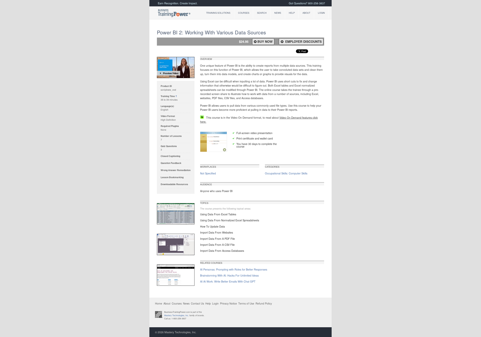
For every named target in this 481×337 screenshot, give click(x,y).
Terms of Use (246, 303)
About (306, 12)
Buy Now (265, 41)
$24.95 (243, 41)
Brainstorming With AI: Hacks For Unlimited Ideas (229, 275)
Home (158, 303)
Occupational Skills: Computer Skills (286, 173)
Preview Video (170, 73)
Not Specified (208, 173)
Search (262, 12)
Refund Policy (264, 303)
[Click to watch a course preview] (175, 67)
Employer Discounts (303, 41)
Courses (243, 12)
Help (292, 12)
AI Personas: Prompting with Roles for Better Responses (233, 269)
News (277, 12)
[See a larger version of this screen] (175, 213)
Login (321, 12)
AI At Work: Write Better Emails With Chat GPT (228, 281)
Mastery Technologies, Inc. (176, 315)
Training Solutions (218, 12)
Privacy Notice (228, 303)
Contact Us (197, 303)
